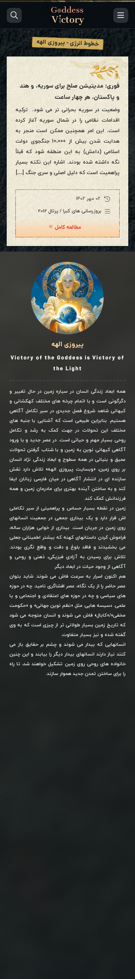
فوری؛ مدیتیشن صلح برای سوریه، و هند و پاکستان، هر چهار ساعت (70, 92)
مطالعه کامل (68, 228)
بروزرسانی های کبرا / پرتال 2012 (69, 211)
